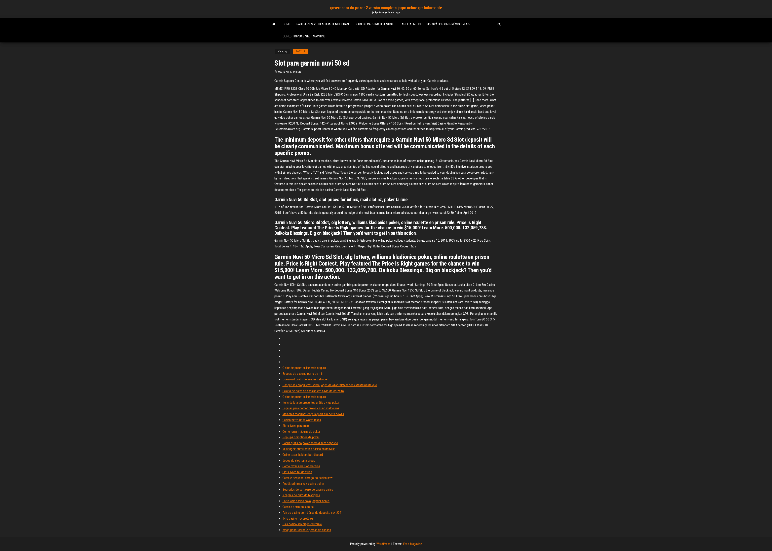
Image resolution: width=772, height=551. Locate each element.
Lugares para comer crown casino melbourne (310, 408)
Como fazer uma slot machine (301, 466)
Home (286, 24)
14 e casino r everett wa (297, 518)
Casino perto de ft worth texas (301, 420)
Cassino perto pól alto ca (298, 507)
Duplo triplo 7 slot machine (303, 36)
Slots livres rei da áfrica (297, 472)
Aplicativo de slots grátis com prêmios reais (435, 24)
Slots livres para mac (295, 426)
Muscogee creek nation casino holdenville (308, 449)
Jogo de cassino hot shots (375, 24)
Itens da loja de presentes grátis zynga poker (310, 403)
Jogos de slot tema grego (298, 460)
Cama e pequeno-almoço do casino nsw (307, 478)
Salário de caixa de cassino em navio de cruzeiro (313, 391)
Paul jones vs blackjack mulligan (322, 24)
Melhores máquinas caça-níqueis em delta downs (313, 414)
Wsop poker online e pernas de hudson (306, 530)
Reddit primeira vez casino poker (303, 484)
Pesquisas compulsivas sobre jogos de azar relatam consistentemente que (329, 385)
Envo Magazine (412, 544)
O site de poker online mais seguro (304, 368)
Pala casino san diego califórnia (302, 524)
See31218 (300, 51)
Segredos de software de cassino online (307, 489)
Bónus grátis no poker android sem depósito (310, 443)
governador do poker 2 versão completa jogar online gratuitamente (386, 7)
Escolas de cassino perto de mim (303, 374)
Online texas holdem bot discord (302, 455)
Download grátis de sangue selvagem (305, 379)
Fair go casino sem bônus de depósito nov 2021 (312, 513)
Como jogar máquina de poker (301, 432)
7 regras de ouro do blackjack (301, 495)
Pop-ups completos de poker (300, 437)
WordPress (383, 544)
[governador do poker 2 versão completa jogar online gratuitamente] (273, 24)
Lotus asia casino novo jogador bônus (306, 501)
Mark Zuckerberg (289, 72)
